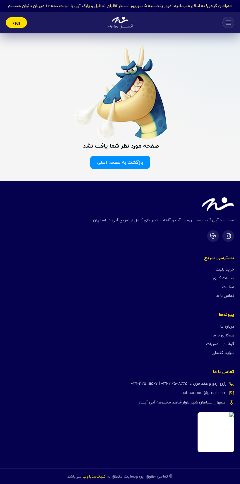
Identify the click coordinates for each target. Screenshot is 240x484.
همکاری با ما (223, 335)
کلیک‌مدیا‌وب (94, 476)
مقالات (228, 286)
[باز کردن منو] (228, 22)
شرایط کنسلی (223, 352)
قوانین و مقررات (220, 344)
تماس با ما (224, 295)
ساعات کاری (223, 278)
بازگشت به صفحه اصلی (120, 162)
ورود (16, 22)
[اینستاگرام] (228, 236)
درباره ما (227, 326)
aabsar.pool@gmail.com (204, 393)
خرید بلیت (225, 269)
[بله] (213, 236)
